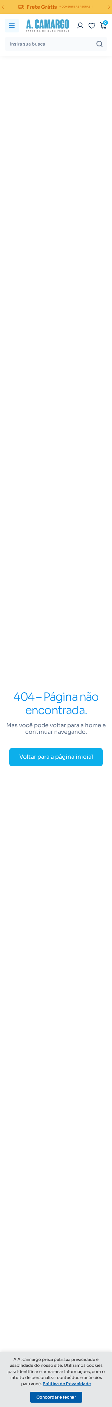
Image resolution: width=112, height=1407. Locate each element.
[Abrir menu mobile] (12, 25)
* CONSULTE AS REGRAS (74, 6)
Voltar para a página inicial (56, 756)
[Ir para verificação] (80, 25)
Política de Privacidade (67, 1383)
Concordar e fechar (56, 1397)
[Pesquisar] (99, 44)
